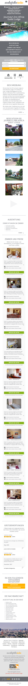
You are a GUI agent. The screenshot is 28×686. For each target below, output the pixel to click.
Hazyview (14, 643)
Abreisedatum (24, 65)
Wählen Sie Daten (14, 272)
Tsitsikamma (14, 645)
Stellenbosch (6, 642)
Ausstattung (14, 45)
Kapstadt (21, 640)
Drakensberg (6, 645)
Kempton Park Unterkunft (14, 13)
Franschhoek (14, 642)
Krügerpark (21, 643)
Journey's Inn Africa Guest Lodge (14, 673)
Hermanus (14, 647)
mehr (20, 112)
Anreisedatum (24, 63)
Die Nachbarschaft (14, 52)
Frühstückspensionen (14, 587)
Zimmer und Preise (14, 47)
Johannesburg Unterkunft (13, 10)
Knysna (9, 643)
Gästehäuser (14, 585)
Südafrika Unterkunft (17, 7)
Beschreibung (14, 43)
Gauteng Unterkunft (13, 8)
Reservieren (14, 54)
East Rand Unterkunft (13, 12)
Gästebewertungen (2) (14, 49)
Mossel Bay (21, 645)
